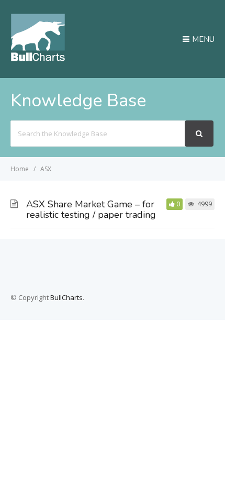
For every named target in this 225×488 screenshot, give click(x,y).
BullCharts (66, 297)
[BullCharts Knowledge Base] (37, 58)
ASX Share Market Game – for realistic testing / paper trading (91, 209)
